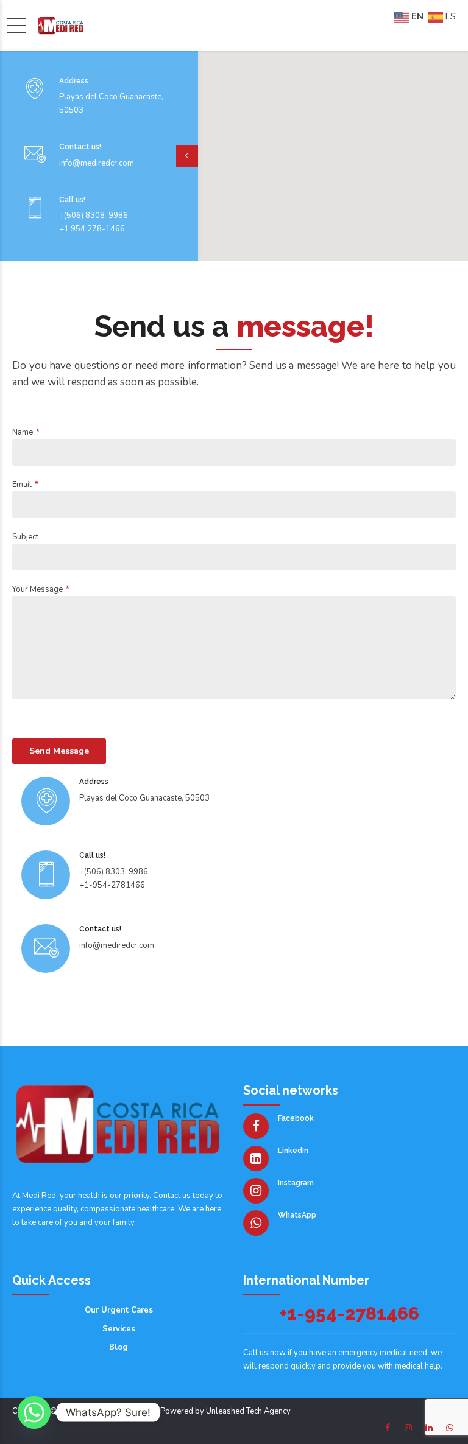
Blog (118, 1347)
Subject (25, 536)
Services (118, 1328)
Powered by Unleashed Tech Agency (225, 1411)
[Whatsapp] (34, 1412)
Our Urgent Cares (119, 1310)
